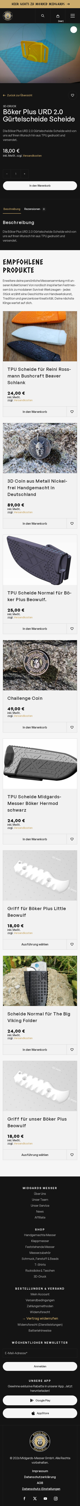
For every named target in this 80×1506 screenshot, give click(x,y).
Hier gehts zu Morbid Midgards (38, 4)
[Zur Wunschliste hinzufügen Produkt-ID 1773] (72, 944)
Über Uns (40, 1194)
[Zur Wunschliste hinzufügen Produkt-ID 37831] (72, 727)
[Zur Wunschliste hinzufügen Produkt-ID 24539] (72, 839)
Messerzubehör (40, 1253)
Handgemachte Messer (40, 1235)
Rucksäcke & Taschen (40, 1270)
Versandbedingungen (40, 1300)
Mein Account (40, 1294)
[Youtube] (45, 1498)
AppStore (43, 1413)
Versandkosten (32, 155)
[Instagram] (55, 1498)
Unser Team (40, 1199)
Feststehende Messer (40, 1247)
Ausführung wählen (34, 944)
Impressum (40, 1471)
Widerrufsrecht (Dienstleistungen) (40, 1324)
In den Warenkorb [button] (35, 412)
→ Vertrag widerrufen (40, 1318)
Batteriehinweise (40, 1330)
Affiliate (40, 1217)
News (40, 1211)
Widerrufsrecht (40, 1312)
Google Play (43, 1400)
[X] (35, 1498)
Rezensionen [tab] (34, 208)
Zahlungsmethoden (40, 1306)
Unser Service (40, 1205)
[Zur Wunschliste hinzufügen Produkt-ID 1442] (72, 95)
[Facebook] (24, 1498)
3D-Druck (9, 106)
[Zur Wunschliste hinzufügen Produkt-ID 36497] (72, 523)
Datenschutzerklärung (40, 1477)
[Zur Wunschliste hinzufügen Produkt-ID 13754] (72, 629)
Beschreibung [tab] (12, 208)
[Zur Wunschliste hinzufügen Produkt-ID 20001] (72, 1049)
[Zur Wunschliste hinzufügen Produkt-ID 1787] (72, 1154)
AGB (40, 1483)
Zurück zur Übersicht (19, 95)
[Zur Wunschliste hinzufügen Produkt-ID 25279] (72, 411)
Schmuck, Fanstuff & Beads (40, 1259)
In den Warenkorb (40, 185)
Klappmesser (40, 1241)
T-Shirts (40, 1264)
